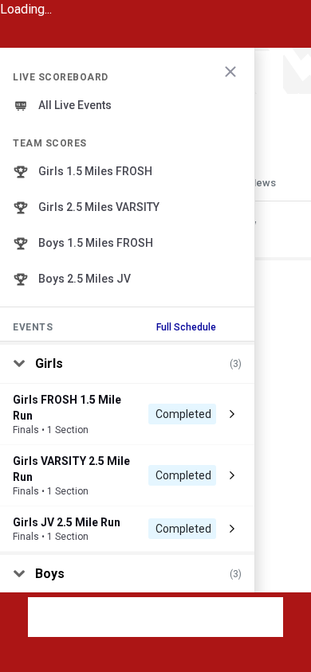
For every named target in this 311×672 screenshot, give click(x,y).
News (262, 183)
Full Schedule (186, 327)
